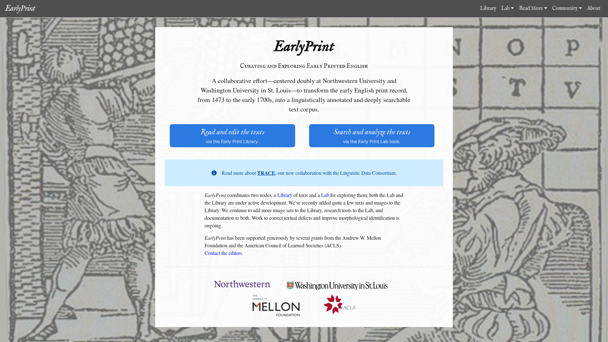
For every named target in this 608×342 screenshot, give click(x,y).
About (593, 8)
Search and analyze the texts (371, 135)
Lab (506, 8)
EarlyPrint (20, 8)
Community (565, 8)
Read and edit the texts (232, 135)
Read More (531, 8)
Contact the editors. (224, 253)
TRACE (266, 172)
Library (488, 8)
